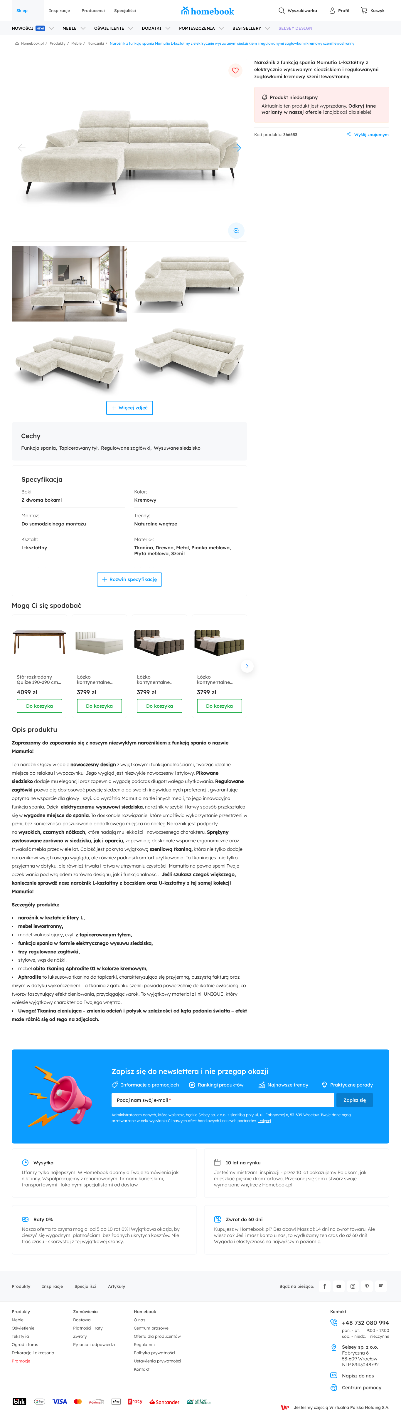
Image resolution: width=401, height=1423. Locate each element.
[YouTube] (339, 1286)
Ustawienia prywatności (157, 1361)
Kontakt (141, 1369)
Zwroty (80, 1336)
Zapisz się (354, 1100)
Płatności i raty (88, 1328)
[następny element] (247, 666)
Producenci (93, 10)
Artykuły (116, 1286)
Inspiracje (59, 10)
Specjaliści (125, 10)
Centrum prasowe (151, 1328)
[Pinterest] (367, 1286)
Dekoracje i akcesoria (33, 1352)
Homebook (145, 1311)
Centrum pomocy (361, 1387)
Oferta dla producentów (157, 1336)
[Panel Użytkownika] (339, 10)
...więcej (264, 1120)
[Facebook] (325, 1286)
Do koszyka (39, 706)
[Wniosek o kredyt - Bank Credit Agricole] (199, 1401)
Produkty (21, 1286)
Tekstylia (20, 1336)
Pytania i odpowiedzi (94, 1344)
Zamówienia (85, 1311)
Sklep (22, 10)
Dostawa (82, 1319)
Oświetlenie (23, 1328)
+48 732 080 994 (365, 1322)
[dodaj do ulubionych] (235, 70)
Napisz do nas (358, 1376)
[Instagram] (353, 1286)
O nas (139, 1319)
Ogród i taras (25, 1344)
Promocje (21, 1361)
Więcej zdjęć (133, 408)
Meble (17, 1319)
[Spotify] (381, 1286)
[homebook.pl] (207, 10)
